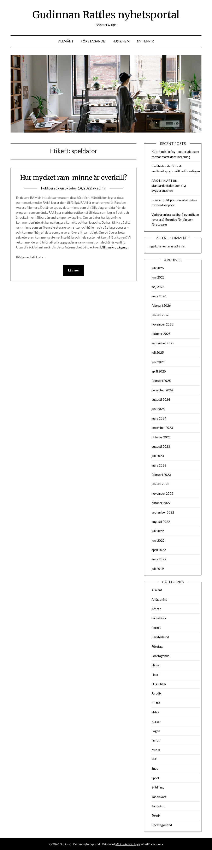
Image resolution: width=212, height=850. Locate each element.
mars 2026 (159, 296)
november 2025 (162, 324)
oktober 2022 (161, 503)
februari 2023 (161, 474)
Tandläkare (159, 797)
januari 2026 (160, 315)
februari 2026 (161, 305)
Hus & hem (121, 41)
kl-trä (155, 712)
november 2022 (162, 493)
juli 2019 (158, 568)
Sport (155, 778)
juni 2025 (158, 362)
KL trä (156, 703)
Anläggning (159, 599)
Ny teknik (145, 41)
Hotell (156, 674)
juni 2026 (158, 277)
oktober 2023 (161, 437)
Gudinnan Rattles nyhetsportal (106, 14)
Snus (155, 768)
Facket (156, 627)
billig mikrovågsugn (114, 247)
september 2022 (163, 512)
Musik (156, 750)
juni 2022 (158, 540)
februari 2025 (161, 380)
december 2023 (162, 427)
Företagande (93, 41)
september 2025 (163, 343)
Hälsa (155, 665)
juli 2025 (158, 352)
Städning (158, 787)
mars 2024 (159, 418)
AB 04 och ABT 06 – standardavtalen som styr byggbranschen (169, 186)
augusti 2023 (161, 446)
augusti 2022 (161, 521)
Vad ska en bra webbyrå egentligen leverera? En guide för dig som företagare (175, 220)
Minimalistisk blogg (128, 844)
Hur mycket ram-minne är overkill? (73, 177)
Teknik (156, 815)
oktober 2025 (161, 333)
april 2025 (159, 371)
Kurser (156, 721)
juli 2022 (158, 531)
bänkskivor (159, 618)
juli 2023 (158, 456)
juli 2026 (158, 268)
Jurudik (156, 693)
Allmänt (66, 41)
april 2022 (159, 550)
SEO (155, 759)
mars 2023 (159, 465)
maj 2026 (158, 287)
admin (101, 188)
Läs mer (73, 270)
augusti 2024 (161, 399)
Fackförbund (160, 637)
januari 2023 (160, 484)
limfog (156, 740)
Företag (157, 646)
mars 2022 (159, 559)
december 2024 (162, 390)
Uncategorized (162, 825)
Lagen (156, 731)
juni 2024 (158, 409)
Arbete (156, 609)
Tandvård (158, 806)
